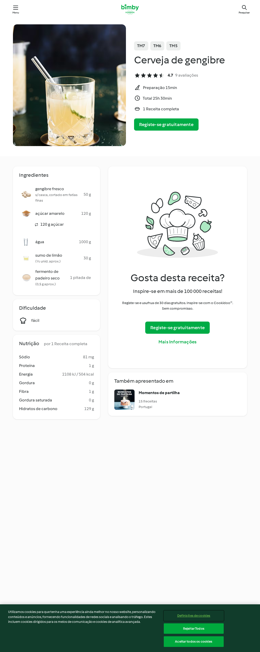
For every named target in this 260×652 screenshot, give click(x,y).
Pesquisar (244, 12)
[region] (130, 628)
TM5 (173, 45)
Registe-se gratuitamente (166, 124)
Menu (15, 12)
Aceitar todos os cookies (193, 641)
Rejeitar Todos (193, 628)
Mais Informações (177, 342)
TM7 (141, 45)
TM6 (157, 45)
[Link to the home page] (130, 9)
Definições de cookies (193, 616)
